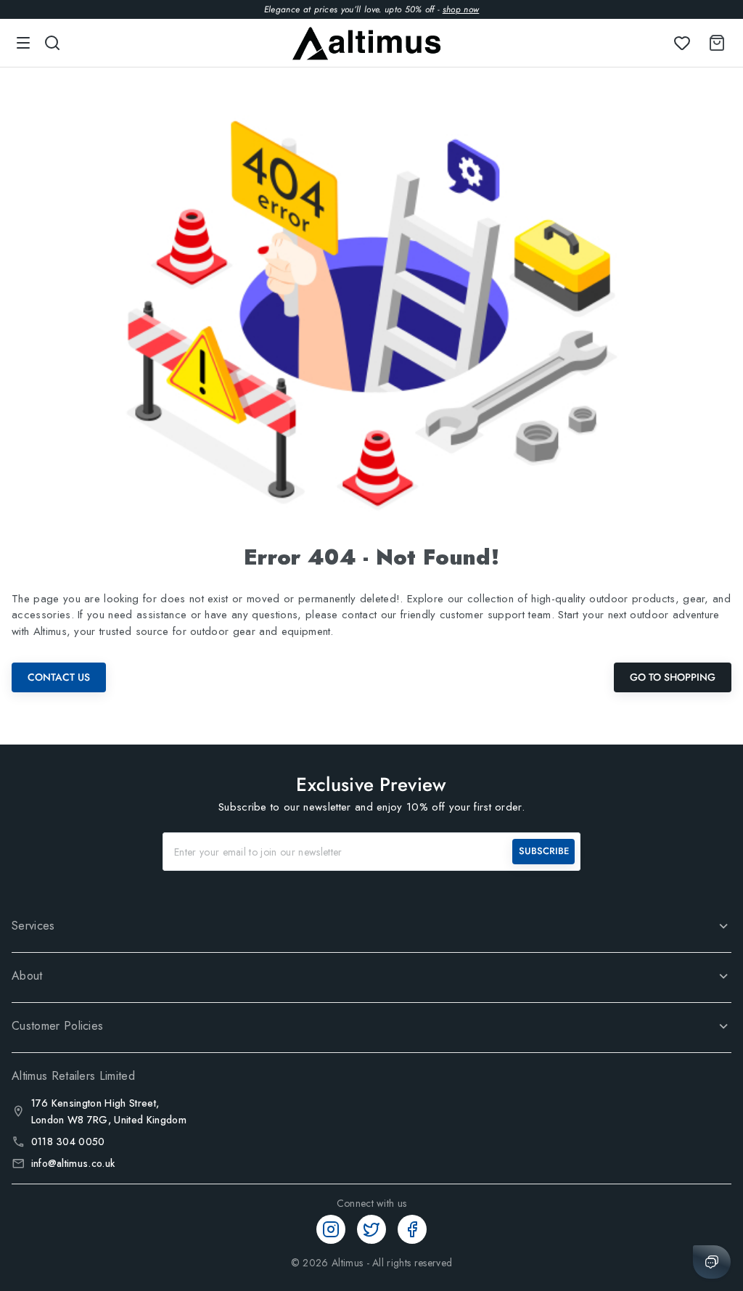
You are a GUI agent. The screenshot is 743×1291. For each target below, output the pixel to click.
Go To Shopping (672, 677)
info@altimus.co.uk (73, 1163)
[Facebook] (412, 1229)
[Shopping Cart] (714, 42)
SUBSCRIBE (544, 851)
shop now (461, 9)
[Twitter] (371, 1229)
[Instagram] (330, 1229)
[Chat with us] (711, 1262)
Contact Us (59, 677)
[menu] (23, 42)
